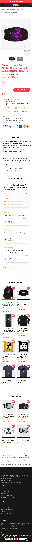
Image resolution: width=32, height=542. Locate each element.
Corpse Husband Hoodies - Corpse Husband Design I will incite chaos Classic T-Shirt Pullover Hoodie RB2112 (8, 304)
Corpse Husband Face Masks (9, 12)
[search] (27, 5)
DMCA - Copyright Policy (7, 495)
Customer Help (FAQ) (6, 513)
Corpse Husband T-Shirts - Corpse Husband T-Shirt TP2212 (23, 380)
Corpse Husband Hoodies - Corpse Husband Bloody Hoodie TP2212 (23, 330)
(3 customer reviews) (14, 74)
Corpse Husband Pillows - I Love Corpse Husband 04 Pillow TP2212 (8, 356)
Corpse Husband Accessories (14, 9)
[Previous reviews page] (21, 271)
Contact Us (3, 511)
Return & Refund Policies (7, 509)
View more (16, 390)
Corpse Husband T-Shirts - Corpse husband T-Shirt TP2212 (8, 380)
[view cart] (30, 5)
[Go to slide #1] (12, 59)
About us (3, 489)
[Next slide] (29, 34)
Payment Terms (5, 507)
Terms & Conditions (5, 491)
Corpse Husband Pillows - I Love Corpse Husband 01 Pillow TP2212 (23, 356)
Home (2, 9)
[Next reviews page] (28, 271)
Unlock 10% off (3, 535)
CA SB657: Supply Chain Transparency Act (11, 497)
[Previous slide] (3, 34)
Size (3, 80)
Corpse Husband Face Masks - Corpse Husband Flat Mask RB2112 (23, 416)
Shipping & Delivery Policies (7, 505)
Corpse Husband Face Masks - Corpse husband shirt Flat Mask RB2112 (8, 440)
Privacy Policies (5, 493)
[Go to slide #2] (20, 59)
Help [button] (29, 540)
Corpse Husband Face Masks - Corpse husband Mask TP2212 (8, 416)
